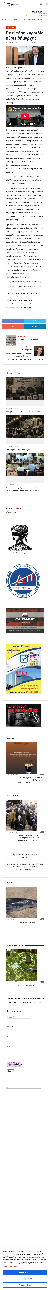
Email (9, 1027)
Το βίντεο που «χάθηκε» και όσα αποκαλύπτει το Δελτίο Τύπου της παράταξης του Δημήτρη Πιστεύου (25, 490)
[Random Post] (41, 4)
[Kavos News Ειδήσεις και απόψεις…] (11, 4)
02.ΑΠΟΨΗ (13, 19)
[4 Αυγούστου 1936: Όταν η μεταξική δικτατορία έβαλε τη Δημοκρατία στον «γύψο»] (21, 815)
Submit (10, 1071)
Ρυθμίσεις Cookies (25, 1279)
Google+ (13, 326)
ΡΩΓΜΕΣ (11, 883)
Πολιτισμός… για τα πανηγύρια (18, 450)
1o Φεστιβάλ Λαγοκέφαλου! (28, 922)
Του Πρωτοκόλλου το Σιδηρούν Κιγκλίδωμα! (23, 412)
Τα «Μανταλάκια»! (14, 508)
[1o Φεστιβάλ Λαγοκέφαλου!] (21, 902)
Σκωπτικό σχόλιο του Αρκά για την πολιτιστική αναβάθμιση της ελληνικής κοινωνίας (30, 780)
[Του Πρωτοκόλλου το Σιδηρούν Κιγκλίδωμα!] (25, 388)
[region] (25, 1268)
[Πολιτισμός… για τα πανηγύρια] (25, 426)
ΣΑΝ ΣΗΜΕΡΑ (13, 796)
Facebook (13, 321)
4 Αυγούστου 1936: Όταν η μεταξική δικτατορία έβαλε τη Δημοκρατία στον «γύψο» (30, 837)
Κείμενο (9, 1046)
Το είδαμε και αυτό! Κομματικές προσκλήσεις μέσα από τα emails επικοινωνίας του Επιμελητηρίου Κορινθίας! (25, 353)
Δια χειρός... (12, 738)
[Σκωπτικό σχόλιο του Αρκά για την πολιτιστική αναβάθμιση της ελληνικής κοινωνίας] (21, 758)
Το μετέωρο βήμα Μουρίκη (29, 338)
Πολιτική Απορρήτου (12, 1266)
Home (4, 19)
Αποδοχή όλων (25, 1272)
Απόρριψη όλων (25, 1285)
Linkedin (35, 326)
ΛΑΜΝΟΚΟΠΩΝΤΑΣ (15, 945)
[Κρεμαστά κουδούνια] (21, 965)
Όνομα (9, 1017)
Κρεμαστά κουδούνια (26, 985)
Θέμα (9, 1036)
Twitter (35, 321)
